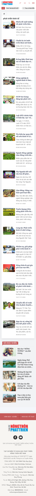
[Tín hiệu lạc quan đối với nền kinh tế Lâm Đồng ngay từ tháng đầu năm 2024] (9, 137)
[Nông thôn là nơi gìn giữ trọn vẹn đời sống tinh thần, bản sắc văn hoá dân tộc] (9, 268)
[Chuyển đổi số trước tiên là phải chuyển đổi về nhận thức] (9, 306)
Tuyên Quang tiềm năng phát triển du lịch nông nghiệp (23, 211)
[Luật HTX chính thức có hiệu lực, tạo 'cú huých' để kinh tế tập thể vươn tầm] (9, 118)
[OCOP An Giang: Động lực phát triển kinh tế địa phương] (9, 100)
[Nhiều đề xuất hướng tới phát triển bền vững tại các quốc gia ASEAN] (9, 25)
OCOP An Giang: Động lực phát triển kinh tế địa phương (24, 99)
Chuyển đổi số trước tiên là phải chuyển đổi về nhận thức (24, 305)
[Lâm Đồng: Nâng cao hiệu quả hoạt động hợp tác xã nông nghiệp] (9, 193)
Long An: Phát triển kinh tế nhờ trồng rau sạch (24, 230)
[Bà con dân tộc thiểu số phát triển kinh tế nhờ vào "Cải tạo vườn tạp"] (9, 287)
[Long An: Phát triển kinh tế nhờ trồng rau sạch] (9, 231)
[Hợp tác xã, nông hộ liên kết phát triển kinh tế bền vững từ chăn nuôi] (9, 324)
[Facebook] (15, 437)
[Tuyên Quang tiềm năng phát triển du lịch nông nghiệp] (9, 212)
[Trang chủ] (4, 14)
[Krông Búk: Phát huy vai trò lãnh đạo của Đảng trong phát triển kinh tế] (9, 62)
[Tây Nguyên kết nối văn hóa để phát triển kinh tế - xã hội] (9, 174)
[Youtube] (21, 437)
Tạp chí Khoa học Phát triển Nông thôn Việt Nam (18, 444)
